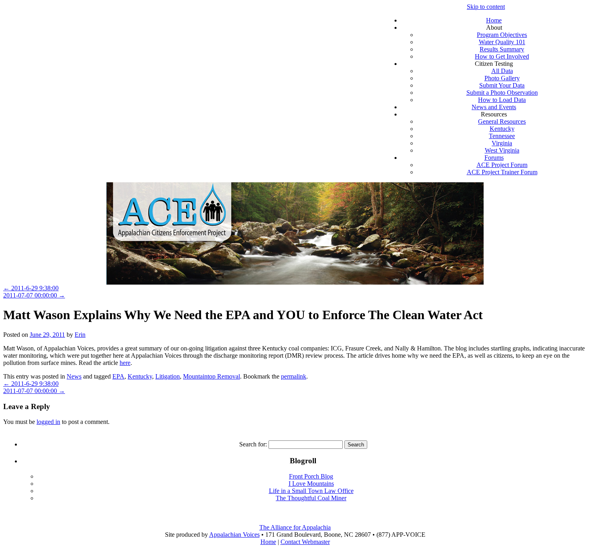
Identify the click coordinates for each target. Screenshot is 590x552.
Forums (494, 157)
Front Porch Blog (311, 476)
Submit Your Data (502, 85)
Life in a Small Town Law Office (311, 490)
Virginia (502, 143)
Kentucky (502, 128)
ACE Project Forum (501, 164)
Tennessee (502, 135)
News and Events (494, 107)
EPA (118, 376)
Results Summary (502, 49)
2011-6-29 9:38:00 (31, 288)
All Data (502, 70)
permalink (293, 376)
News (74, 376)
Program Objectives (502, 34)
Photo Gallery (502, 78)
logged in (48, 421)
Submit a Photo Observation (502, 92)
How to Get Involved (502, 56)
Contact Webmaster (305, 541)
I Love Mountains (311, 483)
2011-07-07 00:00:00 (34, 295)
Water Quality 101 (502, 42)
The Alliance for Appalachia (295, 527)
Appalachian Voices (234, 534)
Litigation (167, 376)
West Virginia (502, 150)
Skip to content (486, 6)
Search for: (253, 444)
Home (494, 20)
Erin (80, 334)
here (125, 362)
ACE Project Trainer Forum (502, 172)
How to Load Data (502, 99)
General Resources (502, 121)
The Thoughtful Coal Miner (311, 498)
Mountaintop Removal (211, 376)
